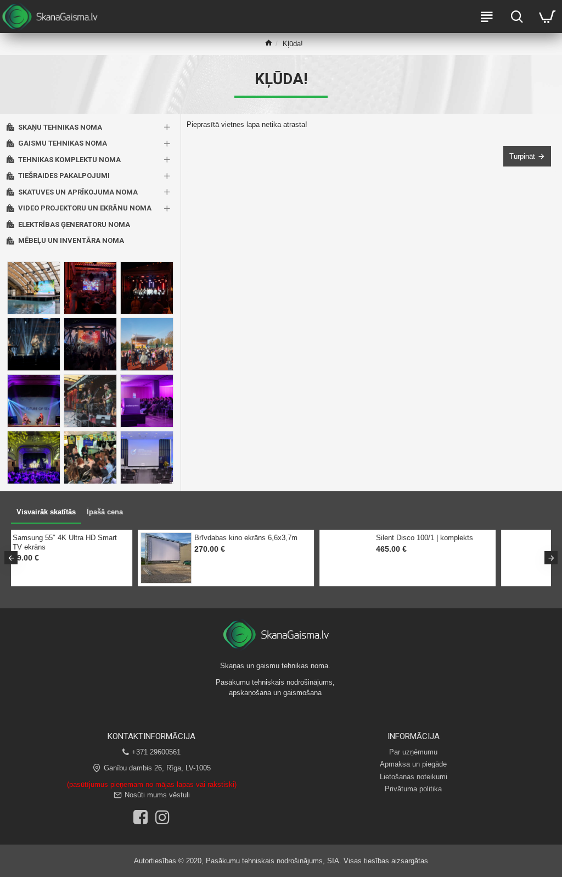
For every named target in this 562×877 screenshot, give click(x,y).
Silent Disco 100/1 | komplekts (117, 538)
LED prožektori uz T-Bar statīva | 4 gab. (488, 542)
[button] (11, 557)
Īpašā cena (105, 512)
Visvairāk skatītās (46, 512)
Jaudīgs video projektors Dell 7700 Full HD (306, 542)
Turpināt (522, 156)
